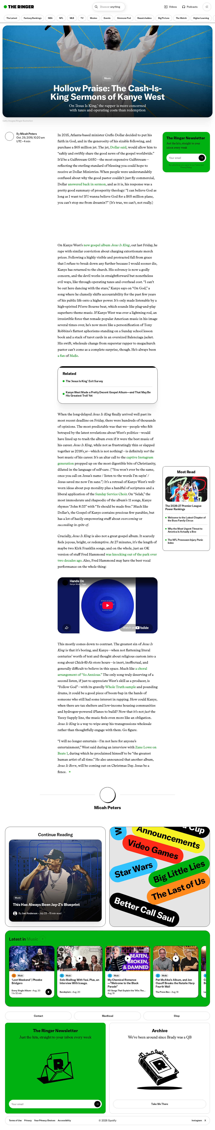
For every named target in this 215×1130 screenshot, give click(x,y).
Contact (38, 1015)
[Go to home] (19, 6)
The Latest (11, 18)
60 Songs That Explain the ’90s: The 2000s (127, 990)
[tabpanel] (107, 388)
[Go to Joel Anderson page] (15, 913)
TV (82, 18)
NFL (61, 18)
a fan (61, 356)
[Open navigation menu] (207, 7)
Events (107, 18)
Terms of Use (15, 1120)
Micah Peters (28, 134)
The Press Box (163, 992)
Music (107, 78)
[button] (108, 7)
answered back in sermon (87, 184)
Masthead (107, 1015)
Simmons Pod (124, 18)
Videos (173, 6)
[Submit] (202, 158)
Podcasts (192, 6)
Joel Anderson (29, 913)
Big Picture (163, 18)
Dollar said (118, 147)
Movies (93, 18)
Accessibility (64, 1120)
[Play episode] (48, 992)
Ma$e (74, 356)
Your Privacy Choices (44, 1120)
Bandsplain (65, 992)
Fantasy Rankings (33, 18)
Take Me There (159, 1103)
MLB (72, 18)
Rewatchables (144, 18)
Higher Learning (201, 18)
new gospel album (107, 245)
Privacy (28, 1120)
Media (164, 975)
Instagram (197, 1120)
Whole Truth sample (120, 687)
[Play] (80, 958)
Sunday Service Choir (111, 494)
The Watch (181, 18)
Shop (177, 1015)
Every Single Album (21, 990)
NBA (50, 18)
